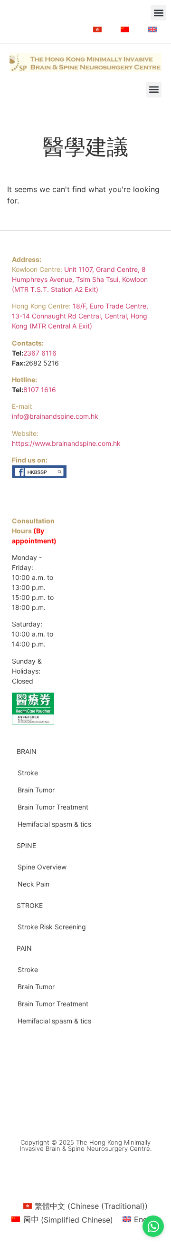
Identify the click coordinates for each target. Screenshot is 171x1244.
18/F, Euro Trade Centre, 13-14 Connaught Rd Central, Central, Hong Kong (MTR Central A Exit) (80, 316)
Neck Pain (33, 884)
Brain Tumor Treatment (53, 807)
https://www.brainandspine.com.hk (66, 443)
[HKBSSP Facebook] (39, 475)
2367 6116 (40, 353)
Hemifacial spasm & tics (54, 824)
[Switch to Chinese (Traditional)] (97, 29)
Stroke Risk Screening (52, 927)
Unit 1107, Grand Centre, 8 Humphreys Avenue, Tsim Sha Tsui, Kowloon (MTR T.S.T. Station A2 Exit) (80, 279)
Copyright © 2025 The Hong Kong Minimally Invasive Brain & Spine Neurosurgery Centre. (86, 1145)
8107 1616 (39, 390)
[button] (158, 12)
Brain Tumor (36, 790)
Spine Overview (42, 867)
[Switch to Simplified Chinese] (125, 29)
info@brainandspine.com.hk (55, 416)
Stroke (28, 773)
